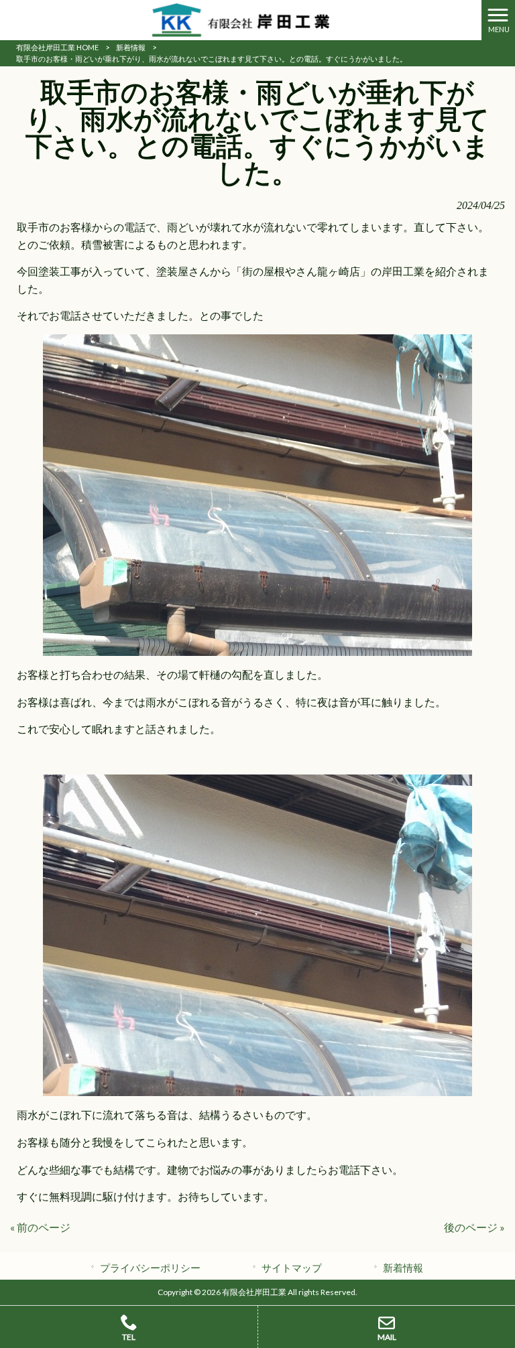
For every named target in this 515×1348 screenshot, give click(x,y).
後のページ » (474, 1227)
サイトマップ (292, 1268)
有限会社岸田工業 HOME (57, 47)
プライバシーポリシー (150, 1268)
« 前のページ (40, 1227)
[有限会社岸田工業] (240, 18)
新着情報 (131, 47)
